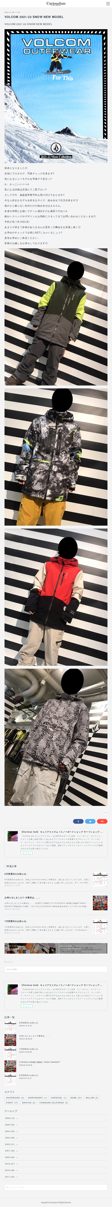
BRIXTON (28, 1102)
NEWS (76, 1097)
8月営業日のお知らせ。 (16, 873)
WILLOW (92, 1097)
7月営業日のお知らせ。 (16, 921)
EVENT (12, 1102)
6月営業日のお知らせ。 (29, 1075)
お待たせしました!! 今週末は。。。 (23, 897)
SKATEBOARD (15, 1097)
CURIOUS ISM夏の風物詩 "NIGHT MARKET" (40, 1062)
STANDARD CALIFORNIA (54, 1102)
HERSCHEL (58, 1097)
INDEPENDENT (37, 1097)
